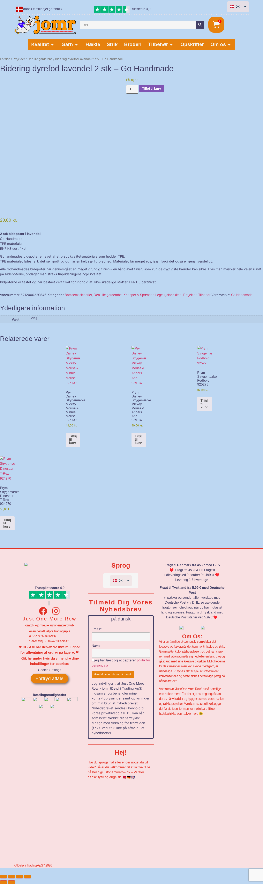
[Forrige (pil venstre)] (3, 882)
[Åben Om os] (229, 44)
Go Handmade (242, 295)
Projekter (19, 59)
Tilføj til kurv (151, 88)
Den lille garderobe (40, 59)
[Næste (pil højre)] (11, 882)
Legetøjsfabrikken (168, 295)
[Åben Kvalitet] (52, 44)
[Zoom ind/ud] (3, 876)
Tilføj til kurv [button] (73, 439)
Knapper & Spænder (138, 295)
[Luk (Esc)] (27, 876)
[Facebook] (43, 611)
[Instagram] (56, 611)
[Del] (19, 876)
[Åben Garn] (76, 44)
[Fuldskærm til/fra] (11, 876)
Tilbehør (204, 295)
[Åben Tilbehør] (171, 44)
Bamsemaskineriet (78, 295)
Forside (5, 59)
